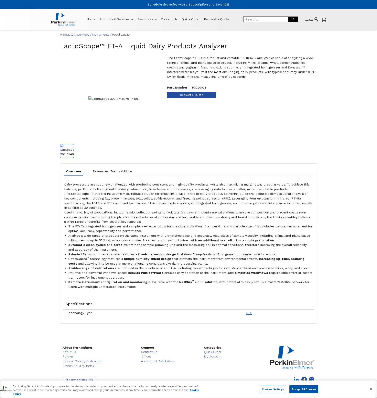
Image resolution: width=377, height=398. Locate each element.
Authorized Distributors (158, 361)
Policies (68, 356)
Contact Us (169, 19)
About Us (69, 352)
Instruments (101, 34)
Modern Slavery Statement (82, 361)
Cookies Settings (273, 389)
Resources (145, 19)
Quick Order (191, 19)
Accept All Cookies (304, 389)
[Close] (370, 389)
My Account (212, 356)
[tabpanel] (188, 248)
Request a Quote (216, 19)
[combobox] (264, 19)
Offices (146, 356)
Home (91, 19)
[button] (311, 19)
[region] (188, 389)
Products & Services (114, 19)
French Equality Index (78, 366)
